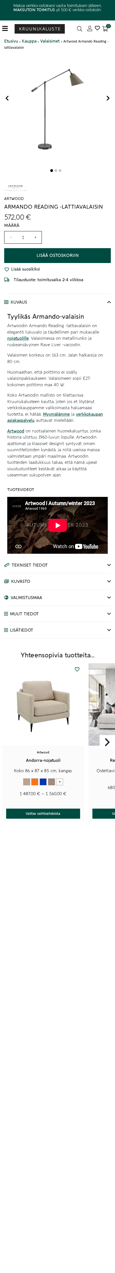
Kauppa (29, 41)
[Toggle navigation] (7, 28)
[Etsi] (79, 29)
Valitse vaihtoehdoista (43, 814)
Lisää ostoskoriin (58, 255)
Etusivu (11, 41)
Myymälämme (56, 414)
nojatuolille (18, 338)
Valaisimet (50, 41)
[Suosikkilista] (97, 28)
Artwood (15, 431)
